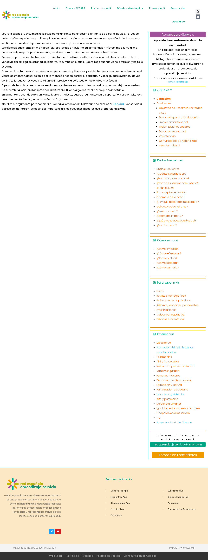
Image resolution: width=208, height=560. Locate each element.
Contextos (163, 103)
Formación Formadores (178, 455)
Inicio (56, 8)
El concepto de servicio (171, 192)
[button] (197, 11)
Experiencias (165, 334)
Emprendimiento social (173, 122)
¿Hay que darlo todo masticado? (177, 202)
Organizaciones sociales (174, 127)
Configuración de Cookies (140, 556)
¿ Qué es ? (164, 90)
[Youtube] (58, 531)
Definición (163, 99)
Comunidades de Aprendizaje (178, 141)
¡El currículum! (165, 188)
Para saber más (168, 283)
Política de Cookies (108, 556)
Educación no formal (172, 131)
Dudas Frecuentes (170, 160)
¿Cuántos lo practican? (171, 174)
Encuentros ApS (101, 8)
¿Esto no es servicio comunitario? (177, 183)
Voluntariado (167, 136)
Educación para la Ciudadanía (178, 117)
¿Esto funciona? (166, 225)
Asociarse (178, 21)
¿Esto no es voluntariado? (172, 178)
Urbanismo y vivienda (170, 394)
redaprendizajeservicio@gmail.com (178, 444)
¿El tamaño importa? (169, 216)
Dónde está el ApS (128, 8)
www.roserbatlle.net (178, 81)
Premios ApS (157, 8)
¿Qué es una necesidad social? (176, 220)
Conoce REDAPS (75, 8)
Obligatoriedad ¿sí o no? (172, 206)
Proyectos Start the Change (174, 422)
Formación (178, 8)
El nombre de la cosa (169, 197)
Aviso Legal (55, 556)
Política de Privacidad (79, 556)
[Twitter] (52, 531)
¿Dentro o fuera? (167, 211)
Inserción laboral (169, 145)
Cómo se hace (167, 240)
